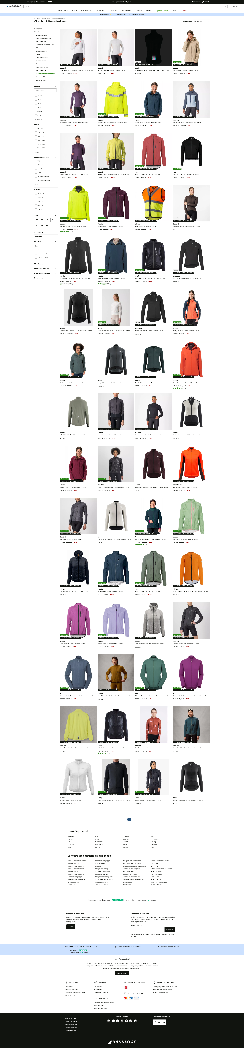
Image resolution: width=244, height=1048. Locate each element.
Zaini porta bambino (102, 885)
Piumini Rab (154, 866)
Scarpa (125, 841)
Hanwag (153, 841)
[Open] (55, 90)
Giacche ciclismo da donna (45, 73)
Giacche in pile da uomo (76, 874)
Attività (148, 10)
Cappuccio (38, 232)
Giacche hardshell (42, 61)
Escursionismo (86, 10)
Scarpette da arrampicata (103, 877)
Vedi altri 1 (38, 185)
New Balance (155, 839)
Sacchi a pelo (72, 885)
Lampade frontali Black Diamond (133, 879)
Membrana (38, 264)
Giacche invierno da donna (77, 861)
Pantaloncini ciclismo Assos (160, 861)
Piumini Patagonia (156, 885)
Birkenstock (154, 844)
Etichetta (37, 241)
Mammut (126, 847)
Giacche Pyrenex (128, 871)
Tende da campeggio (75, 877)
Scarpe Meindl (127, 882)
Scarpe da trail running (102, 871)
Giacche (37, 32)
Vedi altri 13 (38, 119)
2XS (37, 220)
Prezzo (36, 124)
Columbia (126, 839)
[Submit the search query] (225, 7)
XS (42, 220)
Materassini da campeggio (76, 879)
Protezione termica (41, 268)
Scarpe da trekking (101, 869)
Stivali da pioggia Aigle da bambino (134, 866)
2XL (47, 225)
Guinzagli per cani (156, 871)
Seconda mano (163, 10)
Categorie (38, 29)
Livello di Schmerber (42, 273)
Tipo (36, 246)
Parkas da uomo (73, 871)
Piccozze (98, 866)
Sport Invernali (126, 10)
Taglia (36, 215)
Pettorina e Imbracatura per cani (161, 869)
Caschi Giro (154, 863)
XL (42, 225)
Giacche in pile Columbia (131, 877)
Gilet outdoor (40, 48)
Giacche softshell (41, 57)
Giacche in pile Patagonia (131, 869)
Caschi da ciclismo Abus (159, 882)
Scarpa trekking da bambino (104, 879)
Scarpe (74, 10)
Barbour (98, 847)
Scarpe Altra (155, 877)
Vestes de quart (41, 80)
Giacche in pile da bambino (132, 863)
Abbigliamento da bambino (132, 861)
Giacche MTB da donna (44, 77)
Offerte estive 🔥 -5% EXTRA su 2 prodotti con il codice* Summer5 (122, 14)
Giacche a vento (41, 35)
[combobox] (46, 90)
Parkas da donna (73, 863)
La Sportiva (71, 844)
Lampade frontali (73, 882)
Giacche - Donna (46, 18)
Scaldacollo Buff (156, 879)
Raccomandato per (41, 157)
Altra (96, 836)
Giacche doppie (41, 51)
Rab (69, 841)
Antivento (38, 237)
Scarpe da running (101, 874)
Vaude (125, 844)
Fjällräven (126, 836)
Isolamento (38, 278)
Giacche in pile (41, 41)
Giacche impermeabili (43, 38)
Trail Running (99, 10)
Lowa (69, 847)
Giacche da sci (41, 64)
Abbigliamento (62, 10)
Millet (97, 839)
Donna (38, 18)
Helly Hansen (99, 844)
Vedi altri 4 (38, 152)
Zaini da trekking (100, 863)
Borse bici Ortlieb (156, 874)
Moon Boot (98, 841)
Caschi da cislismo (101, 882)
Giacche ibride (41, 70)
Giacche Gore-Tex (42, 67)
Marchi (175, 10)
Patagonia (71, 836)
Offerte (184, 10)
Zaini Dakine (127, 885)
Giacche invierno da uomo (76, 869)
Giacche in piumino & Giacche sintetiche (46, 44)
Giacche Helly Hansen (130, 874)
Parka (38, 54)
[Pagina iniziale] (35, 18)
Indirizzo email (136, 925)
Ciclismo (139, 10)
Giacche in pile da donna (76, 866)
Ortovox (70, 839)
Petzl (152, 847)
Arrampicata (113, 10)
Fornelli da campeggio (102, 861)
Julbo (152, 836)
